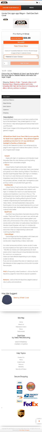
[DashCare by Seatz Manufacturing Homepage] (4, 4)
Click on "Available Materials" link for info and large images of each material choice (21, 52)
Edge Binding (7, 103)
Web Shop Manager (24, 430)
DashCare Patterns (8, 100)
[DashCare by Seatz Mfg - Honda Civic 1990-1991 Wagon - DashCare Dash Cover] (5, 20)
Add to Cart (24, 63)
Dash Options (7, 106)
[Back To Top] (39, 421)
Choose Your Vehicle (11, 7)
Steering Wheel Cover (21, 297)
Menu (32, 7)
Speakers (6, 109)
